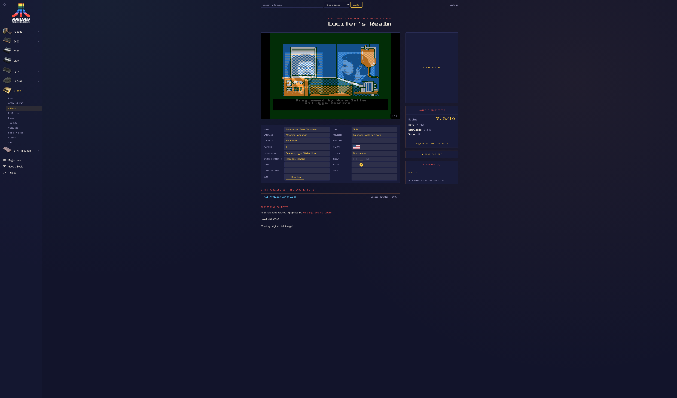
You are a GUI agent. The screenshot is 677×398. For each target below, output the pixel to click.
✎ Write (412, 172)
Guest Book (15, 166)
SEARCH (356, 5)
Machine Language (296, 134)
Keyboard (291, 140)
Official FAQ (15, 103)
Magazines (14, 160)
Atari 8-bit (336, 18)
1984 (356, 129)
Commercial (359, 153)
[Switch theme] (4, 4)
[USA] (356, 147)
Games (12, 108)
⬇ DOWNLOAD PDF (432, 154)
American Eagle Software (367, 134)
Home (10, 98)
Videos (12, 137)
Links (12, 173)
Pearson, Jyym (294, 153)
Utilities (13, 113)
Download (296, 177)
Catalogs (13, 127)
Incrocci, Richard (295, 158)
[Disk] (361, 159)
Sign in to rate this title (432, 143)
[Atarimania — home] (21, 12)
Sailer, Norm (310, 153)
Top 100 (12, 123)
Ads (10, 142)
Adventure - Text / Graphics (301, 129)
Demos (11, 118)
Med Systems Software (317, 212)
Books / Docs (15, 132)
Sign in (454, 5)
